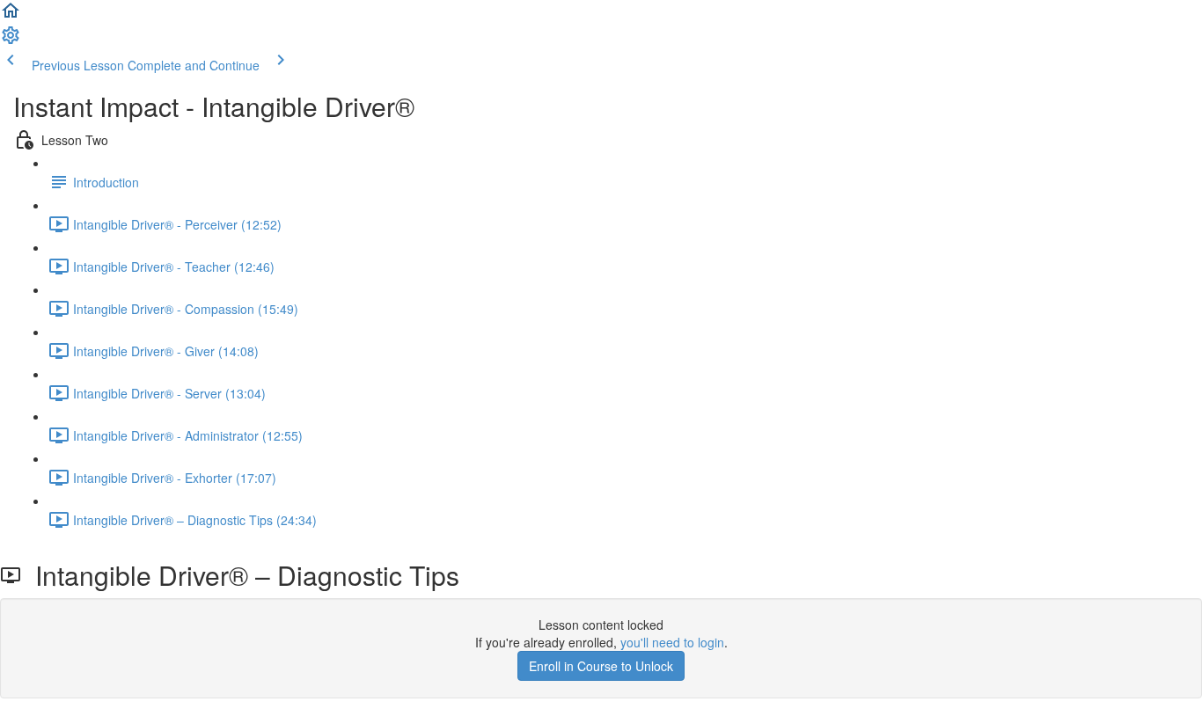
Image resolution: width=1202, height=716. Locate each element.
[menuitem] (10, 40)
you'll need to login (672, 642)
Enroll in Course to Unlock (601, 666)
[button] (10, 16)
